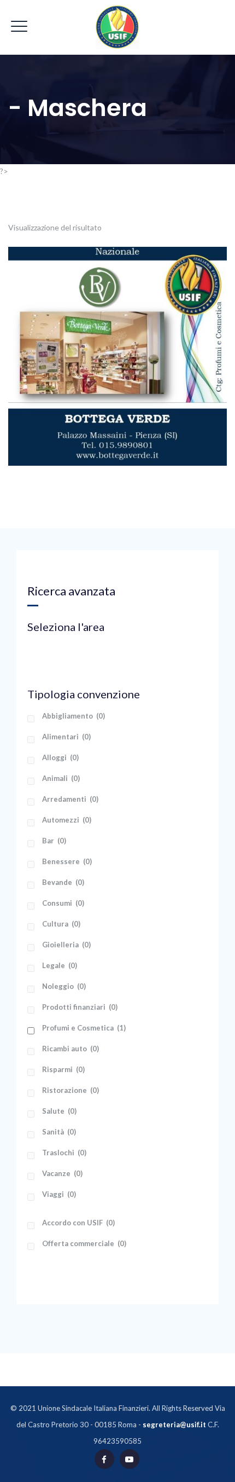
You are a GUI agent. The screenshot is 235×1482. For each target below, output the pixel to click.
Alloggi (60, 757)
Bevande (63, 882)
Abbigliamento (73, 715)
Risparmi (63, 1069)
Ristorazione (70, 1090)
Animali (61, 778)
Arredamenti (70, 799)
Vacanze (62, 1173)
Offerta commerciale (84, 1243)
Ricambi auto (70, 1048)
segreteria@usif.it (174, 1424)
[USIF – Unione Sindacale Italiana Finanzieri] (117, 27)
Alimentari (66, 736)
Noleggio (64, 986)
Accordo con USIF (78, 1222)
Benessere (67, 861)
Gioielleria (66, 944)
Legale (59, 965)
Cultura (61, 923)
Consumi (63, 903)
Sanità (59, 1131)
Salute (59, 1111)
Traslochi (64, 1152)
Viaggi (59, 1194)
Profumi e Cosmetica (84, 1027)
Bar (54, 840)
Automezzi (66, 819)
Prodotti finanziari (80, 1007)
